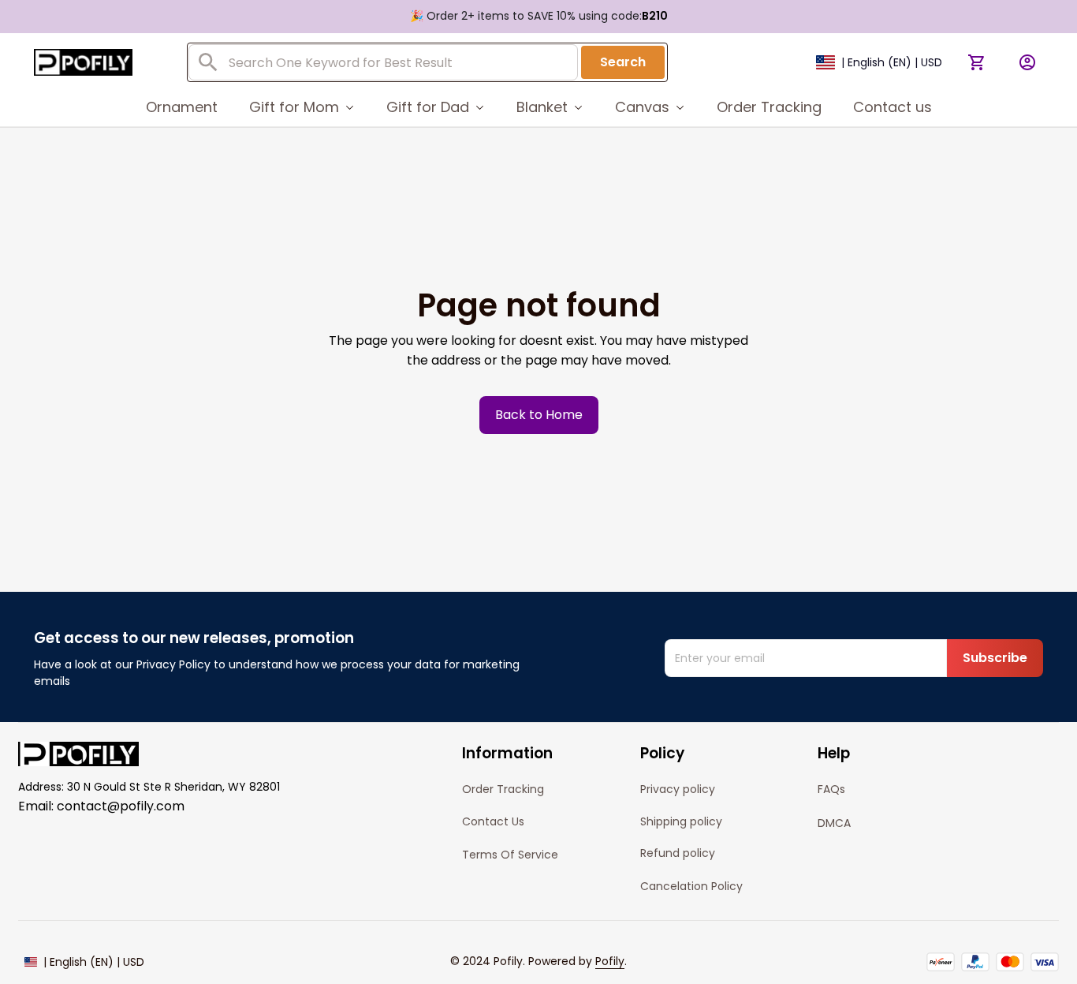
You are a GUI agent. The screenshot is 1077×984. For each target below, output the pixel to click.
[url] (609, 962)
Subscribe (995, 658)
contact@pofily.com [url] (120, 806)
